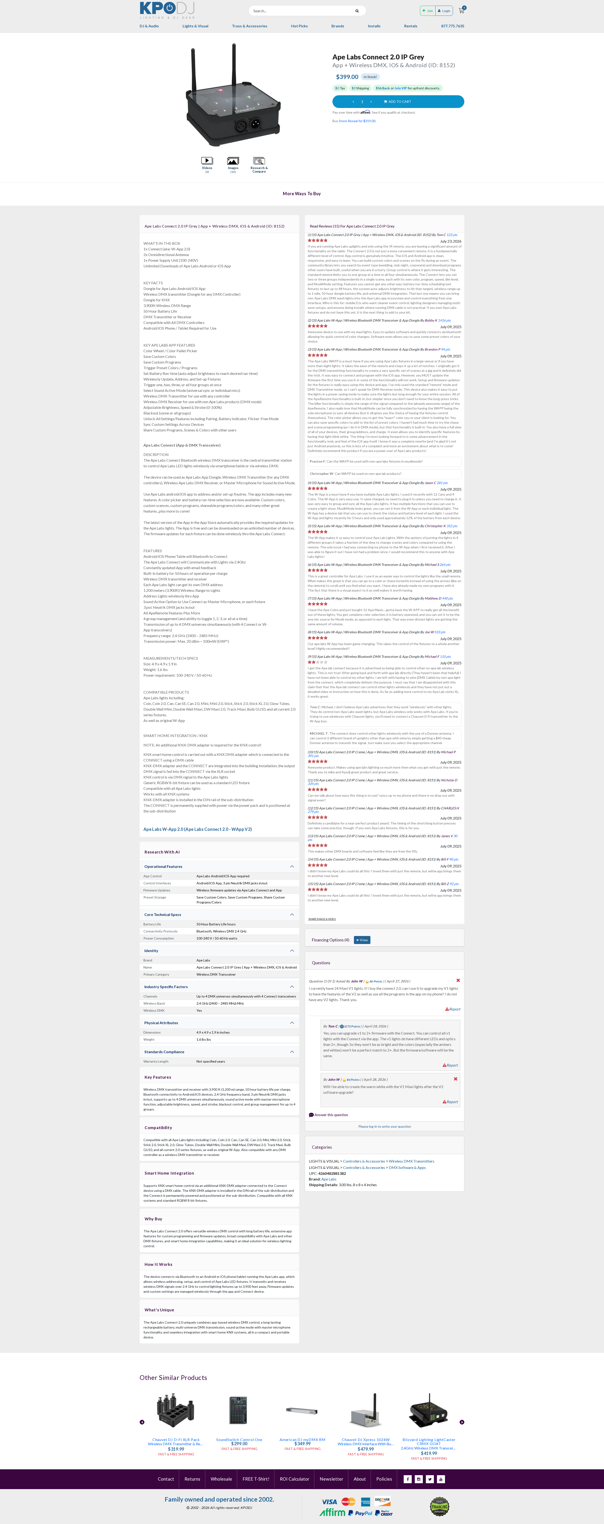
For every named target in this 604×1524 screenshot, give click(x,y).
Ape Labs (328, 1179)
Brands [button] (337, 26)
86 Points (375, 981)
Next (324, 95)
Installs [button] (374, 26)
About (360, 1479)
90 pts (453, 859)
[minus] (353, 101)
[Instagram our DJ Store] (419, 1479)
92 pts (453, 884)
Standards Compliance (164, 1051)
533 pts (439, 632)
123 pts (451, 235)
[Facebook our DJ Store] (408, 1479)
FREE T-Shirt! (256, 1479)
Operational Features (163, 866)
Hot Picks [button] (299, 26)
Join (430, 11)
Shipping (360, 88)
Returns (192, 1479)
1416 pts (444, 320)
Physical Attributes (161, 1022)
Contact (166, 1479)
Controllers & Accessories (364, 1161)
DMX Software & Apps (407, 1167)
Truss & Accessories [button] (249, 26)
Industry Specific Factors (166, 986)
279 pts (313, 812)
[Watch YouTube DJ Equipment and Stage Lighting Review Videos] (441, 1479)
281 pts (442, 483)
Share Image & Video (322, 918)
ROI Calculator (294, 1479)
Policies (384, 1479)
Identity (151, 950)
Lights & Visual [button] (195, 26)
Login (446, 11)
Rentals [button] (410, 26)
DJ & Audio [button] (149, 26)
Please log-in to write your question (384, 1126)
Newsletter (331, 1479)
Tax (340, 88)
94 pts (445, 349)
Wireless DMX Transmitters (411, 1161)
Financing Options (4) (330, 939)
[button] (207, 165)
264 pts (445, 565)
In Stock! (370, 77)
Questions (321, 962)
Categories (322, 1147)
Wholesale (221, 1479)
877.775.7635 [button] (452, 26)
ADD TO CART (399, 101)
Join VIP (400, 88)
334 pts (313, 784)
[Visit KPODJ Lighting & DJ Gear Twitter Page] (430, 1479)
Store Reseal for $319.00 (357, 121)
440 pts (447, 598)
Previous (142, 95)
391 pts (313, 756)
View (363, 940)
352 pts (451, 526)
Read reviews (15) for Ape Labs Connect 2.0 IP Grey (352, 226)
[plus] (371, 101)
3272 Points (352, 1026)
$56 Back (383, 88)
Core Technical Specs (162, 914)
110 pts (445, 656)
